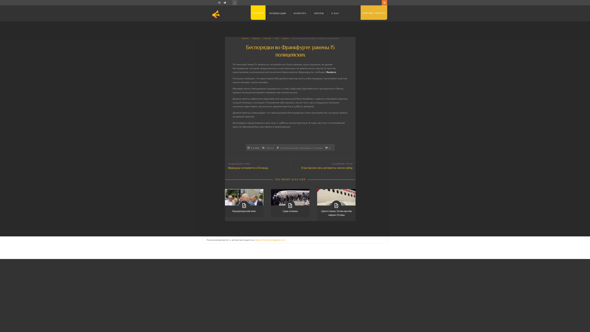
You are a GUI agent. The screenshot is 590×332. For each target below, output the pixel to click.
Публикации (277, 13)
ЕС (313, 148)
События (267, 38)
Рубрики (256, 38)
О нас (335, 13)
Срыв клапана (290, 211)
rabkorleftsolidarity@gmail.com (270, 240)
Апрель (285, 38)
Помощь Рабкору (373, 13)
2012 (277, 38)
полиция (318, 148)
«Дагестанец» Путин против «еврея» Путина (336, 213)
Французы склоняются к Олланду (248, 167)
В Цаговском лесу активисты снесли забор (326, 167)
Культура (300, 13)
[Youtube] (219, 2)
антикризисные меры (289, 148)
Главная (258, 13)
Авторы (319, 13)
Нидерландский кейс (244, 211)
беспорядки (305, 148)
